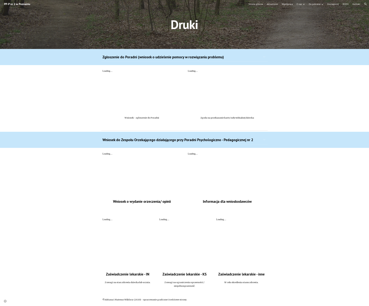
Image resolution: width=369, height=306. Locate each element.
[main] (184, 24)
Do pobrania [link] (314, 4)
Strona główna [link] (256, 4)
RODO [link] (346, 4)
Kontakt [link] (356, 4)
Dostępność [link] (333, 4)
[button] (365, 4)
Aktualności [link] (272, 4)
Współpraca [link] (287, 4)
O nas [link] (299, 4)
